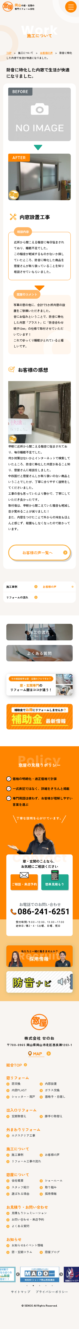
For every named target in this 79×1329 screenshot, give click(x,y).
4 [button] (46, 1286)
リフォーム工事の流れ (26, 1161)
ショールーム (54, 1180)
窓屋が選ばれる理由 (39, 685)
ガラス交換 (52, 1090)
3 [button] (39, 1286)
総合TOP (14, 1065)
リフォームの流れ (17, 597)
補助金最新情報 (39, 716)
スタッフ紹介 (20, 1187)
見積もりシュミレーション (29, 1213)
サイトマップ (20, 1292)
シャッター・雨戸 (23, 1096)
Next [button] (61, 1274)
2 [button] (33, 1286)
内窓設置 (51, 1083)
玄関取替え (19, 1116)
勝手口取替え (54, 1116)
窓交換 (16, 1083)
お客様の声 (46, 53)
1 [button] (27, 1286)
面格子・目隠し (55, 1096)
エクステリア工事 (23, 1135)
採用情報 (39, 956)
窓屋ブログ (52, 1252)
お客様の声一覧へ (37, 552)
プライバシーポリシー (52, 1292)
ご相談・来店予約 (24, 884)
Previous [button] (18, 1274)
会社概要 (17, 1180)
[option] (39, 1274)
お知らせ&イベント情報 (27, 1245)
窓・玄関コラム (22, 1252)
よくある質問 (39, 653)
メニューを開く (71, 7)
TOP (8, 53)
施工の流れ (39, 632)
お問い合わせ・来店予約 (28, 1219)
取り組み (51, 1187)
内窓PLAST (19, 1090)
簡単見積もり (54, 884)
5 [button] (52, 1286)
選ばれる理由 (20, 1193)
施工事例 (11, 587)
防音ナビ (39, 982)
